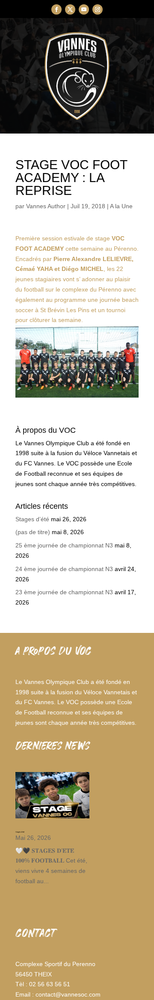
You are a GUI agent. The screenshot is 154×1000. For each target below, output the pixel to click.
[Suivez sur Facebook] (56, 9)
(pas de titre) (32, 532)
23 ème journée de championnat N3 (64, 592)
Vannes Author (45, 206)
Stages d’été (32, 519)
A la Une (121, 206)
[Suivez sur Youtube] (84, 9)
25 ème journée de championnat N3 (64, 545)
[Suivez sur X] (70, 9)
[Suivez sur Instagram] (97, 9)
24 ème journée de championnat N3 (64, 568)
